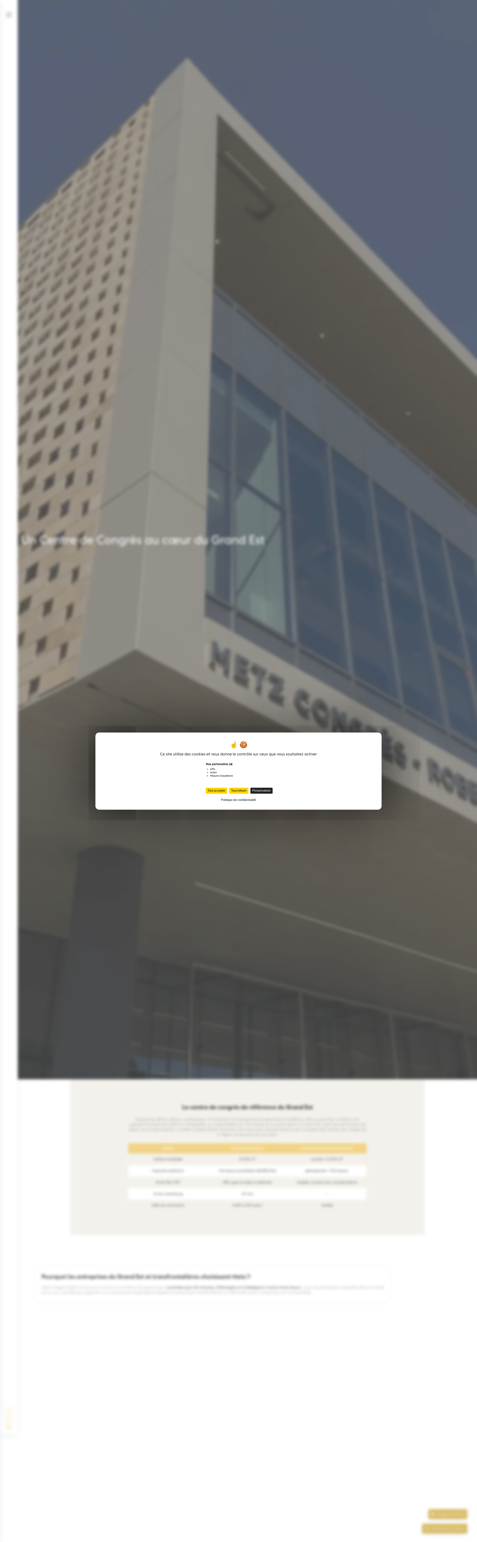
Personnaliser (261, 790)
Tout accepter (216, 790)
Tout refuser (239, 790)
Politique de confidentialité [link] (238, 799)
